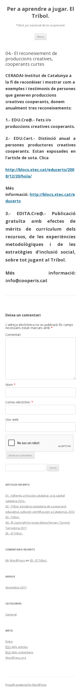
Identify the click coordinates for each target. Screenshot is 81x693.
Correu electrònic (19, 402)
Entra (9, 641)
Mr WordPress (15, 560)
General (11, 614)
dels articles (16, 647)
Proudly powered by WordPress (25, 685)
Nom (10, 384)
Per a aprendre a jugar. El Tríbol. (40, 12)
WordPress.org (15, 658)
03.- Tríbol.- (12, 517)
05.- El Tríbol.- (14, 533)
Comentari (13, 334)
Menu (40, 36)
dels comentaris (19, 652)
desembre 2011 (16, 587)
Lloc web (11, 419)
